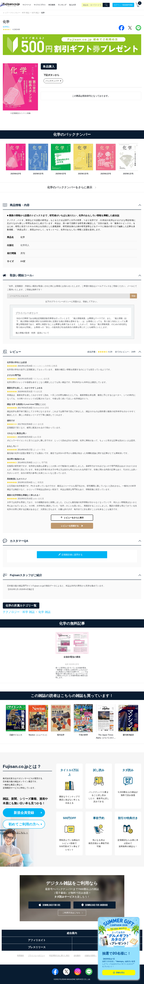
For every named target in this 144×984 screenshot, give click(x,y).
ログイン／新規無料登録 (123, 5)
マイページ (26, 5)
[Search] (106, 5)
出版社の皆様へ (90, 955)
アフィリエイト (37, 940)
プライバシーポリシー (36, 955)
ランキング (62, 5)
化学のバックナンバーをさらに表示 (69, 187)
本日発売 (51, 5)
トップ (5, 13)
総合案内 (72, 933)
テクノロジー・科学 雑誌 (19, 13)
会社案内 (77, 955)
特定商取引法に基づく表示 (59, 955)
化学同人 (6, 27)
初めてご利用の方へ (24, 824)
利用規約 (20, 955)
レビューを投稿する (70, 526)
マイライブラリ (40, 5)
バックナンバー (52, 81)
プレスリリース (37, 947)
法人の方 (72, 5)
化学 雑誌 (35, 13)
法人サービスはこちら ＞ (15, 832)
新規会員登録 (24, 812)
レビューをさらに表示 (74, 517)
